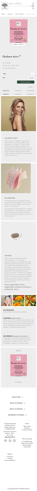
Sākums (3, 14)
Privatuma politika (27, 430)
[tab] (6, 90)
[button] (16, 47)
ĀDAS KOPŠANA (19, 14)
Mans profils (27, 426)
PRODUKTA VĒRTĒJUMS (18, 91)
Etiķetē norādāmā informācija (30, 87)
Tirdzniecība (27, 447)
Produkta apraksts (6, 91)
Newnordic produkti (27, 443)
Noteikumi (27, 428)
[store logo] (4, 6)
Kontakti (10, 458)
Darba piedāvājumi (9, 460)
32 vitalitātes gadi (27, 441)
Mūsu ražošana (27, 445)
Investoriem (10, 457)
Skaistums (10, 14)
